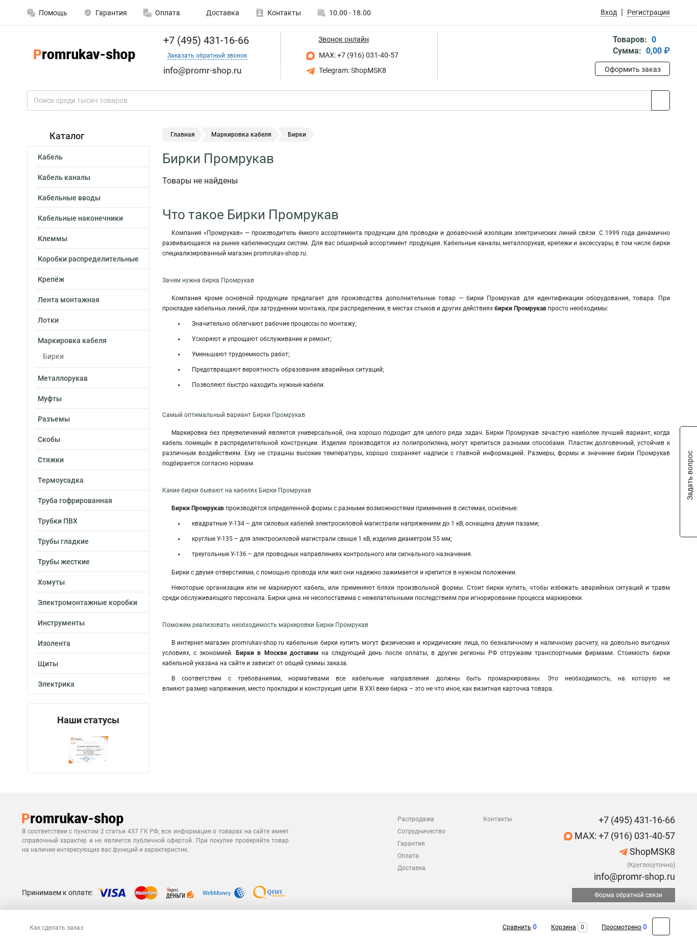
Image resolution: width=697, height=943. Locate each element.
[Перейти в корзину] (602, 46)
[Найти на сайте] (660, 100)
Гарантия (111, 13)
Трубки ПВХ (58, 521)
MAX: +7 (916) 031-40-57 (358, 55)
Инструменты (61, 623)
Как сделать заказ (56, 927)
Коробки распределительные (88, 259)
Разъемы (54, 419)
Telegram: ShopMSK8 (351, 70)
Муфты (50, 399)
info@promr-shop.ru (633, 876)
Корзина (563, 927)
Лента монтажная (68, 300)
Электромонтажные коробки (87, 602)
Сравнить (517, 927)
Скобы (49, 439)
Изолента (54, 643)
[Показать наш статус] (88, 749)
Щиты (48, 664)
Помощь (53, 13)
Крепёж (51, 279)
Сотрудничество (421, 831)
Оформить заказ (633, 69)
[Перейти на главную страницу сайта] (84, 55)
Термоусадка (61, 480)
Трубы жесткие (64, 562)
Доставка (222, 13)
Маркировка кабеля (72, 340)
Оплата (167, 13)
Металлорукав (63, 378)
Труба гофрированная (75, 500)
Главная (182, 134)
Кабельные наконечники (80, 218)
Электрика (56, 684)
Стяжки (51, 460)
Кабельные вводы (69, 198)
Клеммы (52, 238)
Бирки (53, 356)
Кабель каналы (64, 177)
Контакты (284, 13)
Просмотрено (621, 927)
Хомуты (51, 582)
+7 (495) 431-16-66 (205, 40)
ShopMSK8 (651, 851)
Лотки (48, 320)
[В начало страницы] (661, 926)
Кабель (50, 157)
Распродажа (415, 819)
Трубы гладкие (63, 541)
